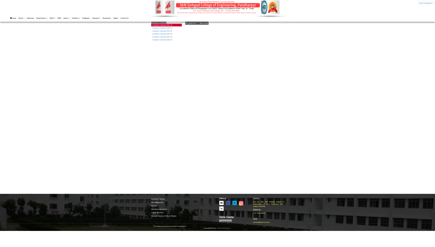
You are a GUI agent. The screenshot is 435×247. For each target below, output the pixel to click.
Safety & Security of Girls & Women (163, 216)
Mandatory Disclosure (159, 209)
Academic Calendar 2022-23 (162, 34)
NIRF (59, 18)
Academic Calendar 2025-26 (162, 25)
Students (75, 18)
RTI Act (154, 206)
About (20, 18)
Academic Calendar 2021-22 (162, 37)
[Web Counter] (225, 221)
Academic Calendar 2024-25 (162, 28)
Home (14, 18)
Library (65, 18)
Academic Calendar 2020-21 (162, 40)
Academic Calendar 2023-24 (162, 31)
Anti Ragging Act (157, 202)
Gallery (115, 18)
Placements (107, 18)
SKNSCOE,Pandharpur (223, 228)
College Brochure (157, 212)
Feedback (85, 18)
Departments (41, 18)
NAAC (52, 18)
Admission (30, 18)
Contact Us (124, 18)
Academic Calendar (158, 199)
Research (95, 18)
